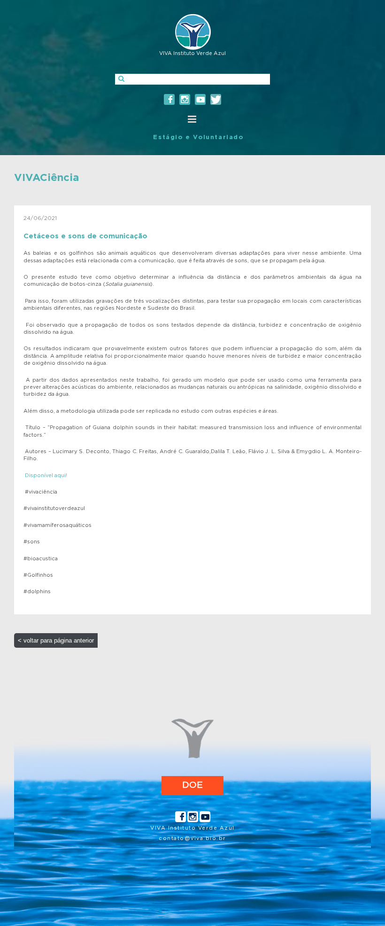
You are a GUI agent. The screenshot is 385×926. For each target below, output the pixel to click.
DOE (192, 785)
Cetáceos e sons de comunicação (85, 236)
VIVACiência (46, 178)
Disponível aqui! (46, 475)
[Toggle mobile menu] (192, 119)
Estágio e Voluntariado (198, 137)
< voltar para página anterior (56, 640)
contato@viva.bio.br (192, 838)
